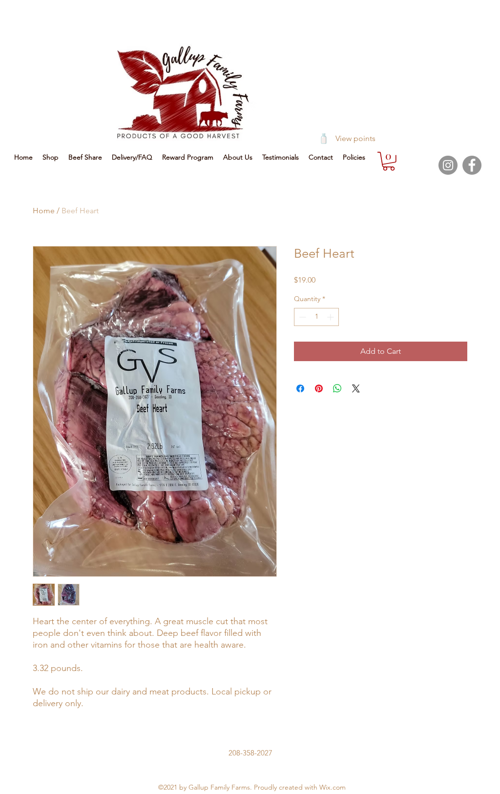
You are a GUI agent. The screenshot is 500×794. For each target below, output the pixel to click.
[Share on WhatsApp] (337, 388)
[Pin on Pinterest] (319, 388)
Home (44, 210)
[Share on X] (356, 388)
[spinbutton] (316, 317)
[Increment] (331, 317)
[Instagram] (448, 165)
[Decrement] (301, 317)
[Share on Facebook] (300, 388)
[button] (388, 161)
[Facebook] (471, 165)
